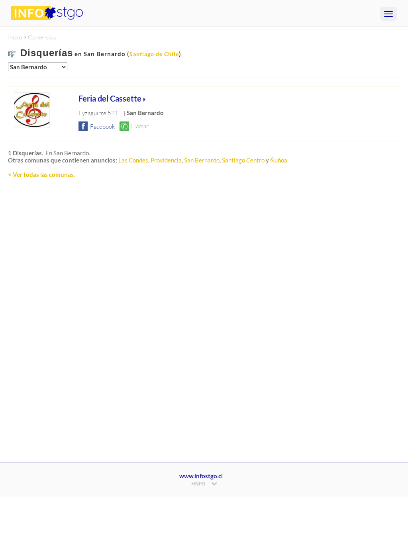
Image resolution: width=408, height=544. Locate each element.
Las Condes (133, 160)
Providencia (166, 160)
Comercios (42, 37)
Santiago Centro (243, 160)
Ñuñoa (278, 160)
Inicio (15, 37)
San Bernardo (202, 160)
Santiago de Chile (154, 54)
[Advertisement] (204, 291)
